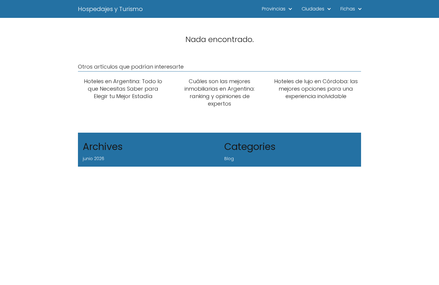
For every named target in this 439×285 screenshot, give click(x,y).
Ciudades (313, 8)
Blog (229, 159)
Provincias (273, 8)
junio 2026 (93, 159)
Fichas (347, 8)
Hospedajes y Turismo (110, 9)
